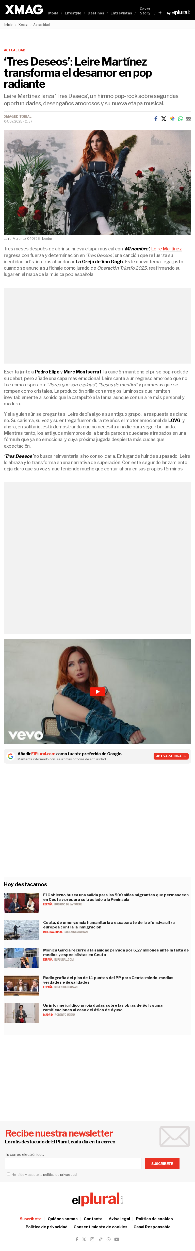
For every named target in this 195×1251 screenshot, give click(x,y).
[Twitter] (163, 118)
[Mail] (188, 119)
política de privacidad (60, 1175)
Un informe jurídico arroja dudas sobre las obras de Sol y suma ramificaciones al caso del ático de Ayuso (102, 1007)
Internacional (53, 932)
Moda (53, 13)
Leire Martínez (166, 248)
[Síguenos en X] (84, 1239)
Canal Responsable (152, 1227)
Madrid (48, 1015)
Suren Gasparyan (76, 932)
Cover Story (145, 11)
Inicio (8, 25)
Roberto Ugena (65, 1015)
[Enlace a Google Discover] (172, 119)
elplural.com (63, 959)
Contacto (93, 1219)
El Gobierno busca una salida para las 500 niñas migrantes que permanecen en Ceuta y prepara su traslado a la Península (116, 897)
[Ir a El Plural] (178, 12)
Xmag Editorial (17, 116)
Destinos (96, 13)
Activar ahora (169, 756)
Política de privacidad (47, 1227)
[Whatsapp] (180, 118)
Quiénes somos (63, 1219)
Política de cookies (154, 1219)
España (48, 904)
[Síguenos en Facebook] (77, 1239)
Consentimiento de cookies (100, 1227)
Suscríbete (31, 1219)
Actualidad (14, 50)
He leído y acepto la (44, 1175)
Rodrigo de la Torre (68, 904)
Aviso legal (119, 1219)
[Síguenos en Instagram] (92, 1239)
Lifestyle (73, 13)
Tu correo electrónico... (24, 1154)
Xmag (23, 25)
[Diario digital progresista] (97, 1199)
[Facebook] (155, 118)
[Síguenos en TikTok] (100, 1239)
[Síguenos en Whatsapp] (108, 1239)
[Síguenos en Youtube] (116, 1239)
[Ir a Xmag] (24, 10)
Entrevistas (121, 13)
